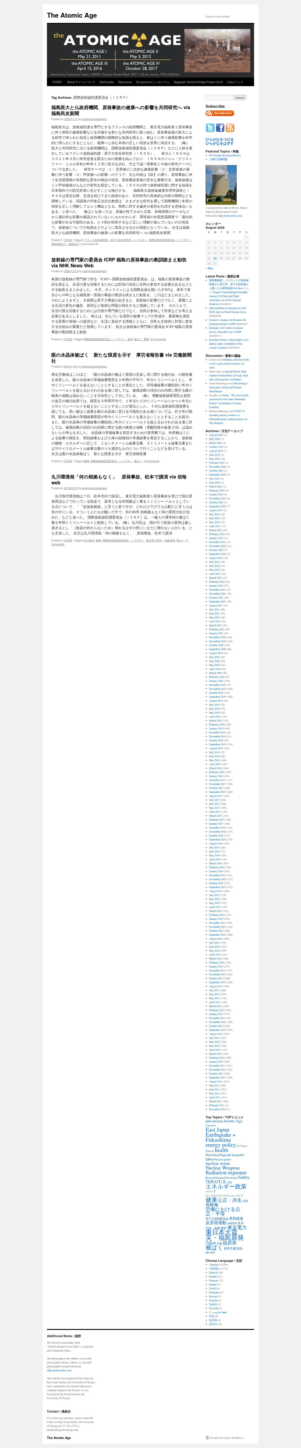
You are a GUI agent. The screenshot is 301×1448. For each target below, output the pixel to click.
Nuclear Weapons (223, 1167)
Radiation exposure (226, 1172)
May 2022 (214, 569)
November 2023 (217, 498)
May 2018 (214, 760)
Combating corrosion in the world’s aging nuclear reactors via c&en (229, 363)
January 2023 (216, 538)
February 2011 (217, 1105)
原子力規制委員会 (217, 1219)
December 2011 (217, 1065)
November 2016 (217, 831)
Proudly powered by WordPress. (227, 1437)
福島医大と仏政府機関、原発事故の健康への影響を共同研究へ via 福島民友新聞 (120, 110)
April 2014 (215, 954)
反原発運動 (216, 1222)
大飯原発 (232, 1223)
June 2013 (214, 994)
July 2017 (214, 799)
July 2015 (214, 895)
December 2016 (217, 827)
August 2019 (216, 700)
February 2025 (217, 462)
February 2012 (217, 1057)
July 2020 (214, 657)
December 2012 (217, 1018)
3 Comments (151, 461)
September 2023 (217, 506)
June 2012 (214, 1041)
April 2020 (215, 669)
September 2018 (217, 744)
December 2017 (217, 780)
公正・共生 (230, 1200)
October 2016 (216, 835)
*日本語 (67, 240)
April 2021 (215, 621)
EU (238, 1145)
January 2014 (216, 966)
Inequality (238, 1155)
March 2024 (215, 486)
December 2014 (217, 922)
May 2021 (214, 617)
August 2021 (216, 605)
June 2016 (214, 851)
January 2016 (216, 871)
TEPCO (212, 1181)
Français (213, 1280)
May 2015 (214, 903)
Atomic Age (233, 1120)
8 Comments (158, 339)
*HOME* (57, 82)
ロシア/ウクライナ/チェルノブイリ (224, 1195)
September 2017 (217, 792)
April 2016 (215, 859)
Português (214, 1292)
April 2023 (215, 526)
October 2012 (216, 1026)
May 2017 (214, 807)
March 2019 (215, 720)
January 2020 (216, 680)
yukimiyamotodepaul (94, 119)
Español (213, 1276)
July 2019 (214, 704)
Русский (213, 1308)
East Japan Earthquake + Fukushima (221, 1134)
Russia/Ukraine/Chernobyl (222, 1178)
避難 (146, 339)
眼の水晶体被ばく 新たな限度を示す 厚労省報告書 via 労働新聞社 (121, 357)
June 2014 (214, 946)
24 (215, 258)
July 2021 (214, 609)
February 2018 (217, 772)
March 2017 (215, 815)
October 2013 (216, 978)
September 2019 (217, 696)
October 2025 (216, 446)
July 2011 (214, 1085)
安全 (241, 1223)
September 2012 (217, 1030)
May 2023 (214, 522)
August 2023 (216, 510)
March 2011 (215, 1101)
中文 (211, 1316)
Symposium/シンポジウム (152, 82)
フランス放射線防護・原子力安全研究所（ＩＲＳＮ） (115, 240)
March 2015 (215, 911)
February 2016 (217, 867)
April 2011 (215, 1097)
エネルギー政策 (226, 1186)
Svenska (213, 1300)
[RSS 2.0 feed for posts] (220, 117)
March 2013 (215, 1006)
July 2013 (214, 990)
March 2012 (215, 1053)
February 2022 (217, 581)
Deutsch (213, 1272)
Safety (244, 1177)
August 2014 (216, 938)
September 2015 (217, 887)
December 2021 (217, 589)
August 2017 (216, 795)
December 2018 (217, 732)
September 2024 (217, 474)
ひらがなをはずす (220, 143)
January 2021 (216, 633)
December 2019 (217, 684)
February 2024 (217, 490)
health (221, 1149)
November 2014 (217, 926)
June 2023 (214, 518)
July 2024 (214, 478)
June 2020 (214, 661)
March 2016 (215, 863)
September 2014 (217, 934)
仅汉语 (213, 1320)
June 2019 (214, 708)
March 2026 (215, 442)
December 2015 (217, 875)
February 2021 (217, 629)
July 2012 (214, 1037)
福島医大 (74, 244)
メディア (211, 1191)
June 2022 (214, 565)
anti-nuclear (214, 1121)
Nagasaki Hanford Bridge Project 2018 (198, 82)
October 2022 (216, 550)
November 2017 (217, 784)
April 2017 (215, 811)
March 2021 (215, 625)
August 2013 (216, 986)
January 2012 (216, 1061)
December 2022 (217, 542)
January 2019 (216, 728)
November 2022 (217, 546)
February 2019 (217, 724)
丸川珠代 (89, 540)
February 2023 (217, 534)
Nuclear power (222, 1159)
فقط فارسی (220, 1312)
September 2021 (217, 601)
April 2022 (215, 573)
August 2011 (216, 1081)
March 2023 (215, 530)
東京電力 (237, 1227)
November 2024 (217, 466)
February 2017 (217, 819)
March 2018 (215, 768)
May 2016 (214, 855)
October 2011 (216, 1073)
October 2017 (216, 788)
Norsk (212, 1288)
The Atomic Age (72, 15)
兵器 (245, 1201)
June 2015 (214, 899)
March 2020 (215, 673)
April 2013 (215, 1002)
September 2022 (217, 554)
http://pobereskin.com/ (59, 1370)
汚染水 (211, 1243)
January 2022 (216, 585)
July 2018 (214, 752)
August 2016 (216, 843)
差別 (130, 339)
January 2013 (216, 1014)
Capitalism (211, 1125)
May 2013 (214, 998)
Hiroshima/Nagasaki (218, 1155)
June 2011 (214, 1089)
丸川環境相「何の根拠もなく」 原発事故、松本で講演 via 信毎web (119, 479)
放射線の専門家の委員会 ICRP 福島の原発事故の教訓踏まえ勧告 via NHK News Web (119, 262)
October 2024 (216, 470)
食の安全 (210, 1252)
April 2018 (215, 764)
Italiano (213, 1284)
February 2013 (217, 1010)
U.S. (223, 1181)
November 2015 (217, 879)
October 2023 (216, 502)
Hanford (210, 1150)
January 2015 (216, 918)
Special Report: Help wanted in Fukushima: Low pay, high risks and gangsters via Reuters (228, 375)
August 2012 (216, 1033)
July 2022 (214, 561)
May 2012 (214, 1045)
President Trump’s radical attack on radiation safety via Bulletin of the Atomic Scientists (229, 343)
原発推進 (236, 1218)
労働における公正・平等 (223, 1211)
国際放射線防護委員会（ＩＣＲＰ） (170, 240)
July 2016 (214, 847)
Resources (125, 82)
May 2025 (214, 458)
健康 (86, 461)
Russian (213, 1296)
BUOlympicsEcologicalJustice (225, 155)
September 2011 (217, 1077)
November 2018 (217, 736)
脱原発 (230, 1242)
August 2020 (216, 653)
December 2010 (217, 1109)
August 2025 (216, 450)
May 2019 (214, 712)
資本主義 (230, 1248)
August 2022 (216, 557)
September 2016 (217, 839)
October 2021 (216, 597)
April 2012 (215, 1049)
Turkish (213, 1304)
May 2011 (214, 1093)
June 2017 (214, 803)
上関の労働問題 (218, 159)
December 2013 (217, 970)
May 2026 (214, 439)
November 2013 (217, 974)
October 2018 (216, 740)
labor (210, 1159)
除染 (240, 1248)
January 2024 (216, 494)
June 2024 (214, 482)
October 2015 (216, 883)
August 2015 (216, 891)
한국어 (213, 1324)
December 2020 (217, 637)
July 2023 (214, 514)
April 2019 (215, 716)
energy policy (221, 1144)
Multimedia (107, 82)
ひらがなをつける (220, 139)
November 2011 (217, 1069)
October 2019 (216, 692)
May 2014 (214, 950)
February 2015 (217, 914)
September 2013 (217, 982)
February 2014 (217, 962)
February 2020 (217, 676)
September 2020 (217, 649)
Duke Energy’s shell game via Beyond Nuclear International (228, 387)
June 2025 (214, 454)
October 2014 (216, 930)
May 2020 (214, 665)
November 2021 (217, 593)
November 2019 (217, 688)
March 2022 (215, 577)
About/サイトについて (81, 82)
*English (213, 1264)
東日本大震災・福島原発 (160, 540)
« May (209, 268)
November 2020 (217, 641)
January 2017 (216, 823)
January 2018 (216, 776)
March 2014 (215, 958)
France (244, 1145)
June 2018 (214, 756)
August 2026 (216, 435)
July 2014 (214, 942)
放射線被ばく (59, 244)
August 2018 (216, 748)
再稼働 (212, 1204)
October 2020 (216, 645)
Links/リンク (235, 82)
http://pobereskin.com (230, 215)
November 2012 (217, 1022)
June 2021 (214, 613)
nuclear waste (218, 1163)
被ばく (138, 339)
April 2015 (215, 907)
